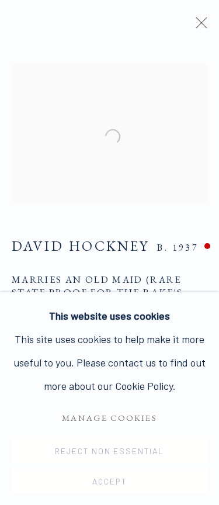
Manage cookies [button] (109, 417)
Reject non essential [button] (110, 451)
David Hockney (81, 246)
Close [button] (198, 26)
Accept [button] (109, 481)
